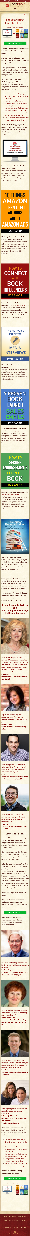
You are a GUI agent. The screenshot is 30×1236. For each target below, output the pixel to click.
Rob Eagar (15, 5)
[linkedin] (25, 1227)
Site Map (19, 1224)
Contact (23, 1220)
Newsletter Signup (14, 1220)
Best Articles (12, 1217)
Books (5, 1220)
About (5, 1217)
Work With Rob (22, 1217)
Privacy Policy (12, 1224)
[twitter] (21, 1227)
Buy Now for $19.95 (15, 43)
